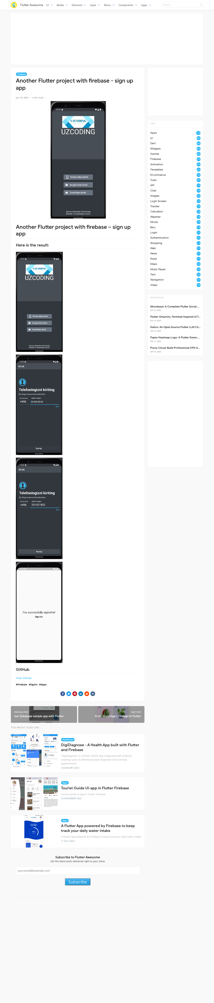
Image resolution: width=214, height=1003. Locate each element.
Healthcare (67, 739)
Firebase (21, 74)
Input (93, 5)
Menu (107, 5)
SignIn (33, 684)
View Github (23, 678)
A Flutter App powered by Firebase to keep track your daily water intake (98, 828)
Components (126, 5)
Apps (144, 5)
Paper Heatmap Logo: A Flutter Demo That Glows (181, 337)
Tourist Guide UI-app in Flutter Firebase (95, 788)
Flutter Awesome (31, 5)
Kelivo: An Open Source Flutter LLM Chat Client (179, 327)
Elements (77, 5)
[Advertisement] (107, 38)
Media (60, 5)
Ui (47, 5)
